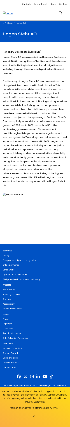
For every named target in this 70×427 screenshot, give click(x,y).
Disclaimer (8, 328)
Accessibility (9, 304)
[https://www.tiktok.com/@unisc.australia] (51, 376)
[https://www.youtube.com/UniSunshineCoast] (45, 376)
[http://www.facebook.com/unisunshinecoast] (19, 376)
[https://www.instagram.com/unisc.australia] (32, 376)
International (40, 4)
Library (53, 4)
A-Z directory (9, 289)
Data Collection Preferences (15, 338)
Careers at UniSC (11, 362)
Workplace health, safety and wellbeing (21, 279)
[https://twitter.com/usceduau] (25, 376)
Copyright (7, 323)
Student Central (10, 353)
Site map (7, 299)
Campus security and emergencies (19, 260)
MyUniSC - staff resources (15, 274)
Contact (63, 4)
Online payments (11, 265)
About (10, 23)
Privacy (6, 319)
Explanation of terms (12, 308)
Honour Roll (21, 23)
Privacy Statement (35, 401)
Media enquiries (10, 358)
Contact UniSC (10, 367)
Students (26, 4)
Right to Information (12, 333)
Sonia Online (9, 269)
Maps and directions (12, 348)
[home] (8, 13)
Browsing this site (11, 294)
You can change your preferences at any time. (34, 407)
